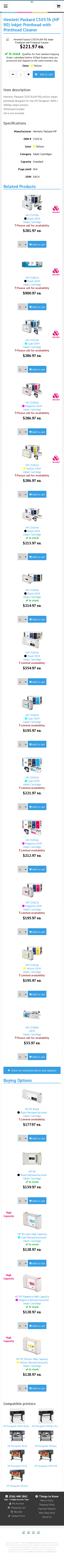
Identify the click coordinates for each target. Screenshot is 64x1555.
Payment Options (47, 1508)
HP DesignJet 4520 (17, 1465)
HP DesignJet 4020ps (46, 1446)
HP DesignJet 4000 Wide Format (20, 1426)
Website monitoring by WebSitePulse (42, 1552)
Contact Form (18, 1515)
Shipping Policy (47, 1504)
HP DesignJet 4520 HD (45, 1465)
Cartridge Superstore (32, 1543)
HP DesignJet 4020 (17, 1446)
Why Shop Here (47, 1512)
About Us (47, 1516)
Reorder (18, 1511)
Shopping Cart (18, 1507)
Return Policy (47, 1500)
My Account (18, 1503)
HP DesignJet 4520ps (17, 1485)
